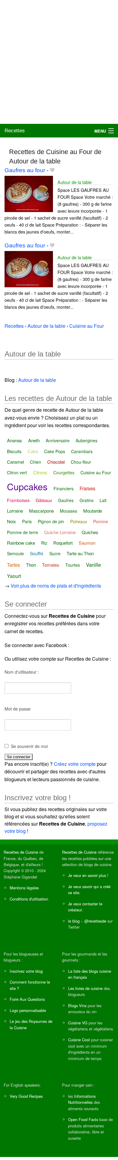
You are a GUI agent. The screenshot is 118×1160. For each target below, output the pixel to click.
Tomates (50, 565)
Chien (35, 462)
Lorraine (15, 510)
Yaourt (14, 575)
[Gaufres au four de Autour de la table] (29, 193)
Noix (11, 521)
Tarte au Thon (80, 553)
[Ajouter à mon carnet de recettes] (52, 170)
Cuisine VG (77, 1023)
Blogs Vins (77, 1005)
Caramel (15, 462)
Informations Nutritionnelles (82, 1099)
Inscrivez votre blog (26, 971)
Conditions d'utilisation (29, 899)
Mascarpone (41, 510)
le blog (74, 921)
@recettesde (95, 921)
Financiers (64, 488)
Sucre (55, 553)
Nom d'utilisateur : (22, 672)
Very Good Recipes (26, 1096)
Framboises (18, 500)
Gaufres (66, 500)
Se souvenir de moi (29, 746)
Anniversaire (58, 440)
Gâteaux (44, 500)
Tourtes (72, 565)
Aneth (34, 440)
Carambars (82, 451)
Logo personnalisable (28, 1010)
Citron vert (17, 472)
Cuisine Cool (79, 1039)
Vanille (93, 564)
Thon (31, 565)
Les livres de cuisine (85, 988)
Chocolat (56, 462)
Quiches (90, 532)
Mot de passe (18, 709)
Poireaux (78, 521)
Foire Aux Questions (27, 999)
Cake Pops (54, 451)
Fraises (87, 488)
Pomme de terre (22, 532)
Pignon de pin (51, 521)
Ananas (14, 440)
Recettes (15, 131)
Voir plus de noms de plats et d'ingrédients (56, 585)
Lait (103, 500)
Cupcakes (27, 486)
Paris (27, 521)
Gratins (86, 500)
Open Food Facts (83, 1119)
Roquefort (63, 543)
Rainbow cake (21, 543)
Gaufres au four (25, 170)
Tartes (13, 564)
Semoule (15, 553)
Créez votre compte (75, 763)
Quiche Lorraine (60, 532)
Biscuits (14, 451)
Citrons (40, 472)
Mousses (68, 511)
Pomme (100, 521)
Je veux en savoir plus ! (88, 875)
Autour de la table (74, 182)
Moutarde (92, 510)
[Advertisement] (59, 62)
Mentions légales (24, 888)
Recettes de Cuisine (21, 852)
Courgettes (63, 472)
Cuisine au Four (95, 472)
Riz (44, 543)
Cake (33, 451)
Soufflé (36, 553)
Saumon (87, 543)
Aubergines (86, 440)
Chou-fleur (81, 462)
